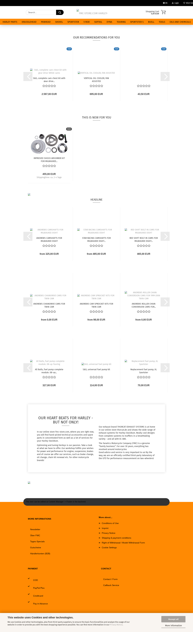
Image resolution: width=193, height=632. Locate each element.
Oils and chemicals (180, 22)
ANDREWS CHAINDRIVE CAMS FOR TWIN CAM (49, 305)
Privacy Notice (116, 625)
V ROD (87, 22)
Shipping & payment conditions (116, 538)
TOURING (121, 22)
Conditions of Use (110, 523)
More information (173, 625)
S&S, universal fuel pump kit (96, 369)
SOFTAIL (98, 22)
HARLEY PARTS (10, 22)
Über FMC (35, 535)
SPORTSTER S (137, 22)
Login (176, 3)
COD (35, 580)
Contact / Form (110, 579)
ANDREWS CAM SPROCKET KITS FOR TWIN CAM (96, 305)
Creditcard (38, 596)
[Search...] (60, 12)
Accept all (173, 619)
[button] (27, 76)
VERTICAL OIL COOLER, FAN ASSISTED (96, 79)
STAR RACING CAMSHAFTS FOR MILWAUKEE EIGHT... (96, 239)
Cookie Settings (109, 547)
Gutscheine (35, 547)
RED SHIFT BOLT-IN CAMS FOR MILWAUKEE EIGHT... (144, 239)
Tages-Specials (37, 541)
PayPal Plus (38, 588)
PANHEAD (46, 22)
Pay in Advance (40, 603)
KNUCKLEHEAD (29, 22)
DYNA (109, 22)
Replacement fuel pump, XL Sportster (143, 370)
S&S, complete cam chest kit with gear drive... (49, 79)
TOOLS (162, 22)
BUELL (151, 22)
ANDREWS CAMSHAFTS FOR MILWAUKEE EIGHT (49, 239)
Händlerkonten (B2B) (40, 553)
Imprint (105, 528)
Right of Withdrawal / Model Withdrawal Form (123, 542)
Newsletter (35, 529)
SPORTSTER (73, 22)
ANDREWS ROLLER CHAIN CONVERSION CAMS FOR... (144, 305)
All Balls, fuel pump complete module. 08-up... (49, 370)
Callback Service (111, 585)
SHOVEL (59, 22)
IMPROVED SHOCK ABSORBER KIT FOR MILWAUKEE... (49, 159)
